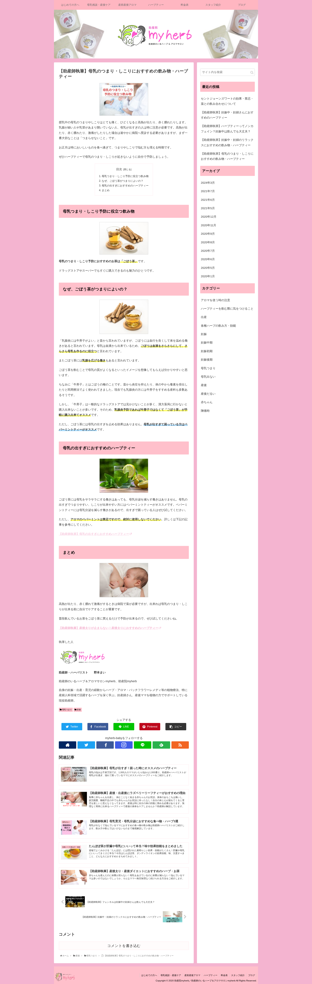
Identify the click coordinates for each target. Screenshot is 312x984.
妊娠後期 (207, 359)
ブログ (251, 975)
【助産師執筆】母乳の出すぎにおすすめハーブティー (94, 534)
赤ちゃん (207, 402)
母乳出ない (208, 376)
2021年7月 (208, 191)
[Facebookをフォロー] (105, 745)
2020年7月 (208, 250)
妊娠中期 (207, 342)
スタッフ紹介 (238, 975)
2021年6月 (208, 199)
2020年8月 (208, 242)
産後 (78, 710)
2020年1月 (208, 276)
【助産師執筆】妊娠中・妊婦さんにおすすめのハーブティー (227, 115)
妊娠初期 (207, 351)
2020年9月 (208, 233)
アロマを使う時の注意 (215, 300)
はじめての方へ (149, 975)
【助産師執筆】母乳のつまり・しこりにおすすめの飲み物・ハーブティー (227, 156)
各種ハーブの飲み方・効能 (218, 325)
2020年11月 (208, 225)
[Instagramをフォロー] (123, 745)
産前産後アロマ (192, 975)
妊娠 (204, 334)
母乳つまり (67, 710)
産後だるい (208, 393)
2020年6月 (208, 259)
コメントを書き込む (124, 946)
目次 (119, 169)
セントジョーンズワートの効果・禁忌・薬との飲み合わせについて (227, 101)
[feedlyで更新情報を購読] (161, 745)
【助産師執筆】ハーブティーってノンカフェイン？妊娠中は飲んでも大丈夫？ (227, 128)
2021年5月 (208, 208)
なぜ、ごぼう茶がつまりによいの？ (122, 180)
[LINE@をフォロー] (142, 745)
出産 (204, 317)
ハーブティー (210, 975)
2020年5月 (208, 267)
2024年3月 (208, 182)
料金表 (224, 975)
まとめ (106, 190)
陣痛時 (205, 410)
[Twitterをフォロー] (86, 745)
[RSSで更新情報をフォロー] (180, 745)
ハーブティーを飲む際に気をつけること (227, 308)
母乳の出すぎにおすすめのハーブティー (125, 185)
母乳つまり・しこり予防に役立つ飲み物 (125, 176)
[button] (252, 73)
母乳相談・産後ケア (171, 975)
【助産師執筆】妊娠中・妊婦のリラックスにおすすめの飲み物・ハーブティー (227, 142)
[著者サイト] (67, 745)
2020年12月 (208, 216)
